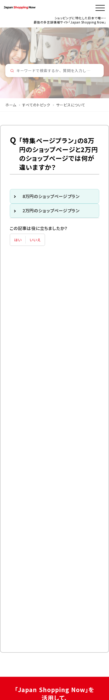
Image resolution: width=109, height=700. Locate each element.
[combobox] (54, 70)
